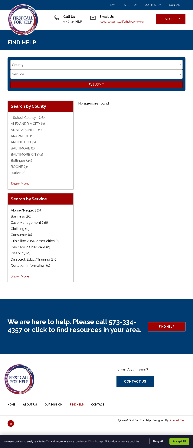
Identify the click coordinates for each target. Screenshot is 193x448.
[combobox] (96, 64)
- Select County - (28, 118)
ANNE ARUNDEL (26, 130)
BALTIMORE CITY (27, 154)
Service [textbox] (18, 74)
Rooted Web (177, 420)
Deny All (158, 441)
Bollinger (21, 160)
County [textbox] (18, 65)
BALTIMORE (23, 148)
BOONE (19, 167)
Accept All (179, 441)
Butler (18, 173)
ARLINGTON (23, 142)
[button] (170, 19)
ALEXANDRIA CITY (28, 124)
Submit (98, 84)
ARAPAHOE (22, 136)
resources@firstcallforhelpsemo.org (122, 21)
